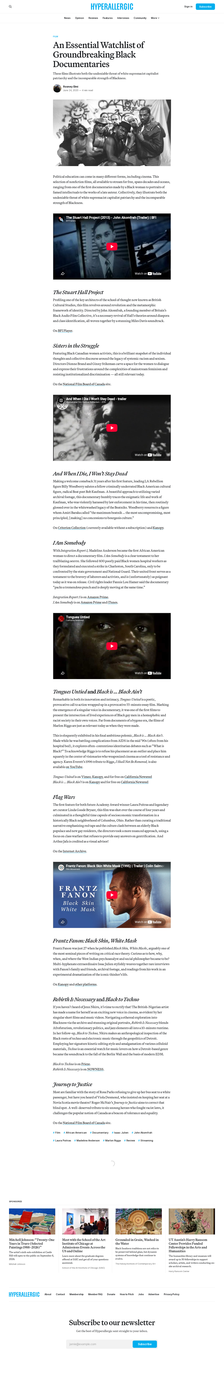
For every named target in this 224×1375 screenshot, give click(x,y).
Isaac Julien (121, 1132)
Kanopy (158, 528)
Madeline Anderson (88, 1140)
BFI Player (65, 331)
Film (55, 36)
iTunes (112, 602)
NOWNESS (95, 1069)
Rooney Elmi (70, 86)
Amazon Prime (97, 597)
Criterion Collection (72, 528)
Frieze (85, 1064)
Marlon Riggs (113, 1140)
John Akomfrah (143, 1132)
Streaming (147, 1140)
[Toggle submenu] (158, 18)
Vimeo (86, 777)
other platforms (85, 984)
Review (130, 1140)
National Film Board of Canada (84, 384)
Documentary (100, 1132)
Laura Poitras (63, 1140)
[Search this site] (10, 6)
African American (76, 1132)
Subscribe (205, 6)
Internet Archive (74, 851)
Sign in (188, 6)
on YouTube (74, 767)
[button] (154, 18)
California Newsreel (138, 777)
